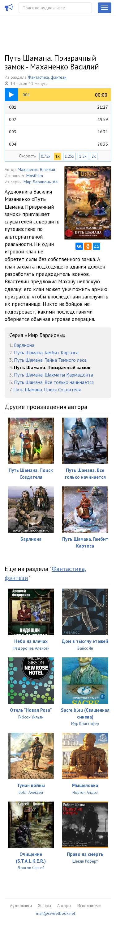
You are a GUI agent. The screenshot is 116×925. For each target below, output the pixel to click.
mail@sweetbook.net (55, 913)
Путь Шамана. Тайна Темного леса (50, 360)
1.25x (69, 156)
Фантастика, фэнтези (47, 77)
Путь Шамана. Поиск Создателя (47, 389)
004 (58, 144)
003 (58, 132)
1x (57, 156)
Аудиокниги (21, 905)
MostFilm (34, 175)
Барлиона (24, 345)
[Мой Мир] (96, 246)
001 (58, 107)
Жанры (44, 905)
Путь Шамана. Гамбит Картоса (46, 352)
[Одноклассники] (88, 246)
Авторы (64, 905)
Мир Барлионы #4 (41, 182)
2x (94, 156)
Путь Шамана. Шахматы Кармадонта (53, 375)
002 (58, 119)
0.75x (45, 156)
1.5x (83, 156)
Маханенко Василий (36, 169)
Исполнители (89, 905)
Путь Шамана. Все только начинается (54, 382)
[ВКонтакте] (79, 246)
